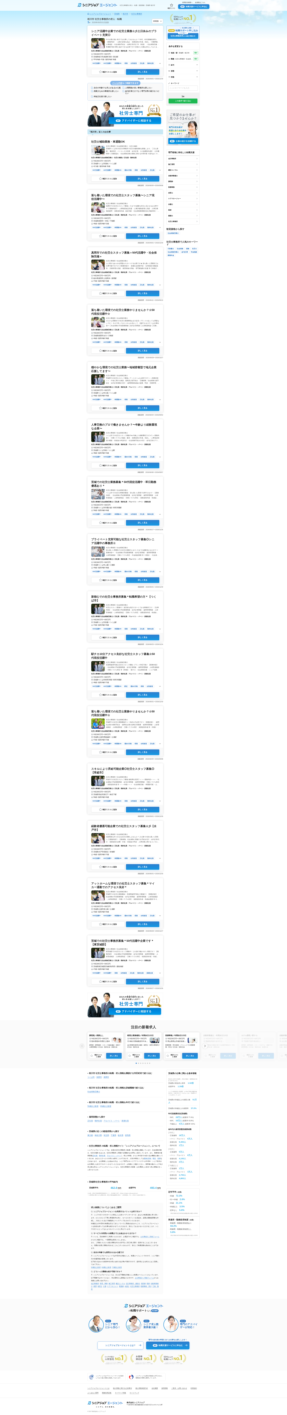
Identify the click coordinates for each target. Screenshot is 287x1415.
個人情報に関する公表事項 (122, 1388)
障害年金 (171, 255)
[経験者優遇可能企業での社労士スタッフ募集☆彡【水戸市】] (125, 838)
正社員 (142, 63)
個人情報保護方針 (141, 1388)
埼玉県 (106, 1135)
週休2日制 (128, 170)
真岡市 (106, 1077)
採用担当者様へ (187, 2)
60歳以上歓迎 (105, 1106)
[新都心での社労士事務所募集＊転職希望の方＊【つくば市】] (125, 608)
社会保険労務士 (173, 233)
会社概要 (155, 1388)
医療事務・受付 (146, 1286)
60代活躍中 (107, 63)
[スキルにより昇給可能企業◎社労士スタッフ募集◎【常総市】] (125, 780)
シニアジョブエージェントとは (98, 1388)
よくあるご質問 (92, 1393)
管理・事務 (104, 1283)
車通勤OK (118, 63)
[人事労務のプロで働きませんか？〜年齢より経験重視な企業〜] (125, 436)
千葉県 (113, 1135)
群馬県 (127, 1135)
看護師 (121, 1286)
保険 (187, 249)
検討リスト (171, 8)
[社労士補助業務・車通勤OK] (125, 151)
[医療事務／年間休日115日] (182, 1040)
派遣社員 (150, 973)
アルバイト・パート (112, 1121)
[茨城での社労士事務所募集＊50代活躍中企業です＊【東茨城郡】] (125, 952)
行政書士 (171, 249)
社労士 (194, 249)
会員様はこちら (200, 2)
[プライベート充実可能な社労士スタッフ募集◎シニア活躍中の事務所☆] (125, 551)
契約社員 (150, 63)
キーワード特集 (120, 1393)
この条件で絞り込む (183, 101)
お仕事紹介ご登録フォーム (149, 1236)
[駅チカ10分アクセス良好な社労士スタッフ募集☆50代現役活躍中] (125, 666)
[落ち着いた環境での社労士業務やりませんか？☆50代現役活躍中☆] (125, 322)
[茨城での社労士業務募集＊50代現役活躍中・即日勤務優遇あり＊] (125, 494)
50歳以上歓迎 (92, 1106)
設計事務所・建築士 (133, 1283)
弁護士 (127, 1286)
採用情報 (164, 1388)
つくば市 (91, 1077)
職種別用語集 (106, 1393)
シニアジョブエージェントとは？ (120, 1345)
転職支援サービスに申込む (194, 7)
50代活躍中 (96, 63)
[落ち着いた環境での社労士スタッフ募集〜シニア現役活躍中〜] (125, 207)
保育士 (100, 1286)
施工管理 (112, 1283)
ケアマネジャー (112, 1286)
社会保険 (180, 249)
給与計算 (185, 252)
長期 (126, 63)
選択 (195, 53)
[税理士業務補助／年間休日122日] (143, 1040)
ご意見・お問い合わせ (179, 1388)
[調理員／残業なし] (105, 1040)
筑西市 (99, 1077)
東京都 (90, 1135)
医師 (148, 1283)
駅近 (126, 686)
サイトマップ (134, 1393)
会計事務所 (95, 1283)
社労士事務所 (135, 1286)
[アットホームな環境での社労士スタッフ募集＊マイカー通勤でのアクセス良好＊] (125, 895)
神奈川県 (98, 1135)
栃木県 (120, 1135)
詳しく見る (142, 72)
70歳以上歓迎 (117, 1267)
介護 (104, 1286)
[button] (136, 1063)
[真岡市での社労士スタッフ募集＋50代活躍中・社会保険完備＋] (125, 264)
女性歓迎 (133, 63)
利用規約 (194, 1388)
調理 (95, 1286)
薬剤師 (143, 1283)
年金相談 (194, 252)
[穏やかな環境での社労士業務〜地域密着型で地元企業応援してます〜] (125, 379)
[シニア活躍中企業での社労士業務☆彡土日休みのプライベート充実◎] (125, 43)
